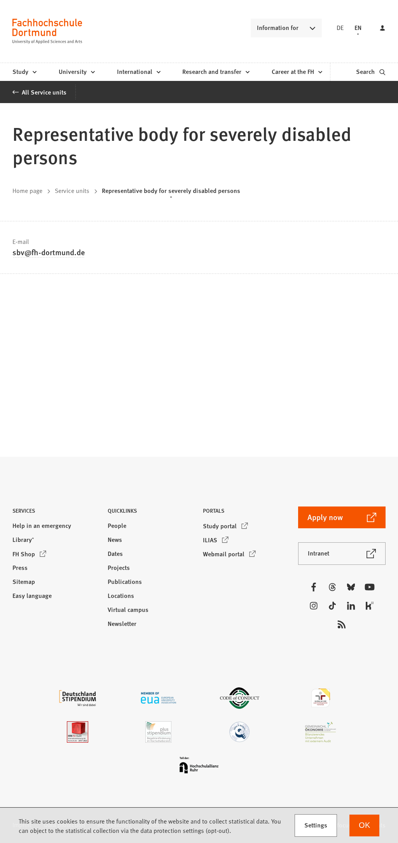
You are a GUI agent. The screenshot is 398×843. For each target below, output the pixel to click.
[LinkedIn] (351, 605)
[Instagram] (313, 605)
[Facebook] (313, 587)
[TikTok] (332, 605)
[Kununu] (369, 605)
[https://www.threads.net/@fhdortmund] (332, 587)
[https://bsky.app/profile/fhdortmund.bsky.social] (351, 587)
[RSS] (341, 624)
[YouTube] (369, 587)
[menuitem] (24, 72)
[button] (56, 513)
